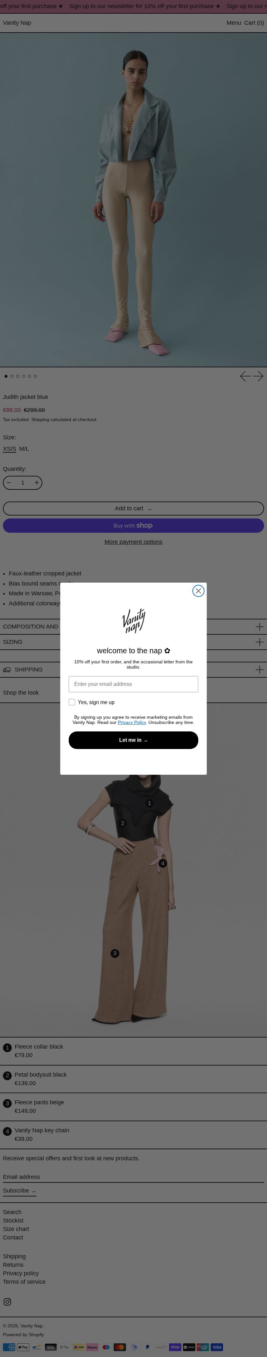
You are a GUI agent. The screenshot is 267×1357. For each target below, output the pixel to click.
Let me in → (133, 740)
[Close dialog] (198, 591)
